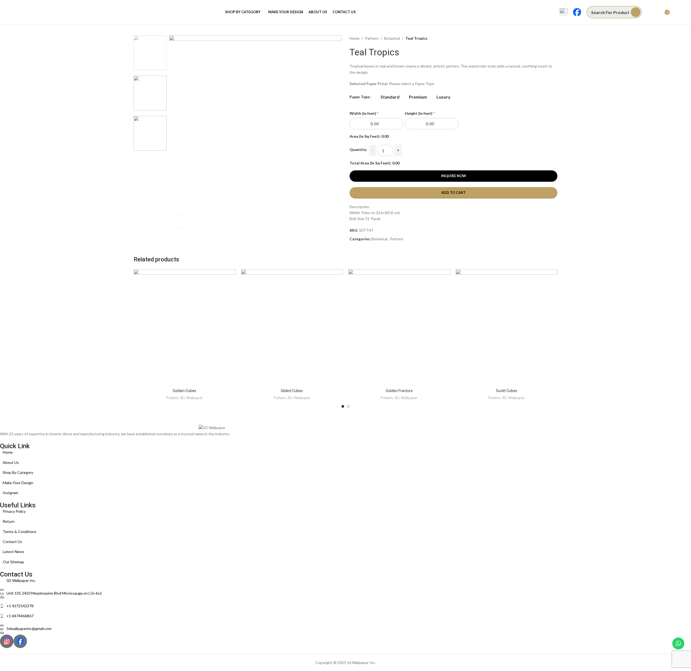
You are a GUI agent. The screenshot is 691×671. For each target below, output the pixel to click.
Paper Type (360, 97)
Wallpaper (194, 398)
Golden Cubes (184, 391)
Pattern (371, 38)
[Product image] (185, 327)
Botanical (392, 38)
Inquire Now (453, 176)
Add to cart (453, 192)
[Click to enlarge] (180, 221)
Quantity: (358, 149)
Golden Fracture (399, 391)
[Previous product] (544, 38)
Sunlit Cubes (506, 391)
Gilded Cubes (292, 391)
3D (182, 398)
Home (355, 38)
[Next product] (554, 38)
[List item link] (212, 452)
